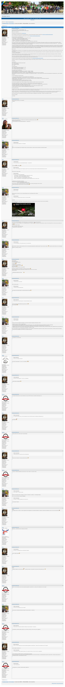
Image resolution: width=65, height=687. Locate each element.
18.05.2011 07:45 (17, 623)
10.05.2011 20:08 (17, 394)
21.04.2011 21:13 (17, 159)
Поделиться (13, 28)
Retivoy (3, 355)
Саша (3, 527)
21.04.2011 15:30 (17, 28)
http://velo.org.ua (24, 33)
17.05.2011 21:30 (17, 566)
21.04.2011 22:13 (17, 220)
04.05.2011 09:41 (17, 355)
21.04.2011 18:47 (17, 140)
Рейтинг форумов (54, 683)
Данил (3, 140)
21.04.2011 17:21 (17, 118)
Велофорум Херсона (5, 23)
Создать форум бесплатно (60, 683)
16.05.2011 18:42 (17, 432)
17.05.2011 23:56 (17, 604)
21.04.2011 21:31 (17, 187)
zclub (2, 118)
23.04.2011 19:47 (17, 278)
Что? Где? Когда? (11, 23)
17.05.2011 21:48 (17, 585)
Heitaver (3, 394)
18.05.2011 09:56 (17, 661)
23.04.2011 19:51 (17, 297)
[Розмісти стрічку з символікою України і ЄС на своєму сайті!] (3, 3)
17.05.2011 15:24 (17, 527)
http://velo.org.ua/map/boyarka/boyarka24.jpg (47, 34)
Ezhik (2, 28)
